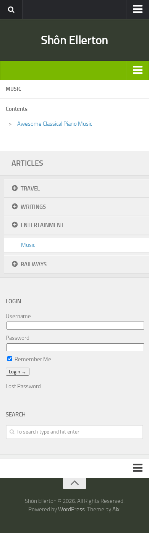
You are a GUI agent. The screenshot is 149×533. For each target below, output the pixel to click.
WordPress (71, 509)
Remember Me (32, 359)
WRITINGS (33, 206)
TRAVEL (30, 188)
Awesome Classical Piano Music (54, 123)
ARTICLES (27, 163)
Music (28, 245)
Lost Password (23, 386)
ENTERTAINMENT (42, 225)
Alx (116, 509)
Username (18, 316)
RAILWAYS (34, 264)
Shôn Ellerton (74, 40)
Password (17, 338)
